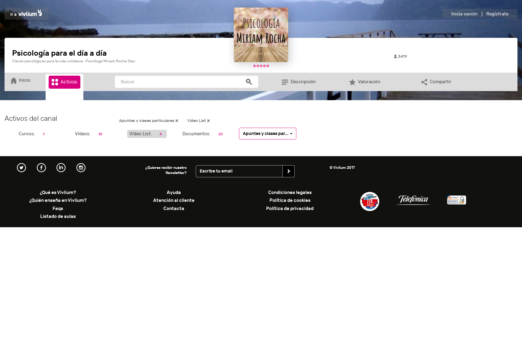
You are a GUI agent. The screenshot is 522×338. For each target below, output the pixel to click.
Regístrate (497, 14)
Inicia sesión (464, 14)
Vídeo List (197, 120)
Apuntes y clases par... (266, 133)
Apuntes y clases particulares (147, 120)
